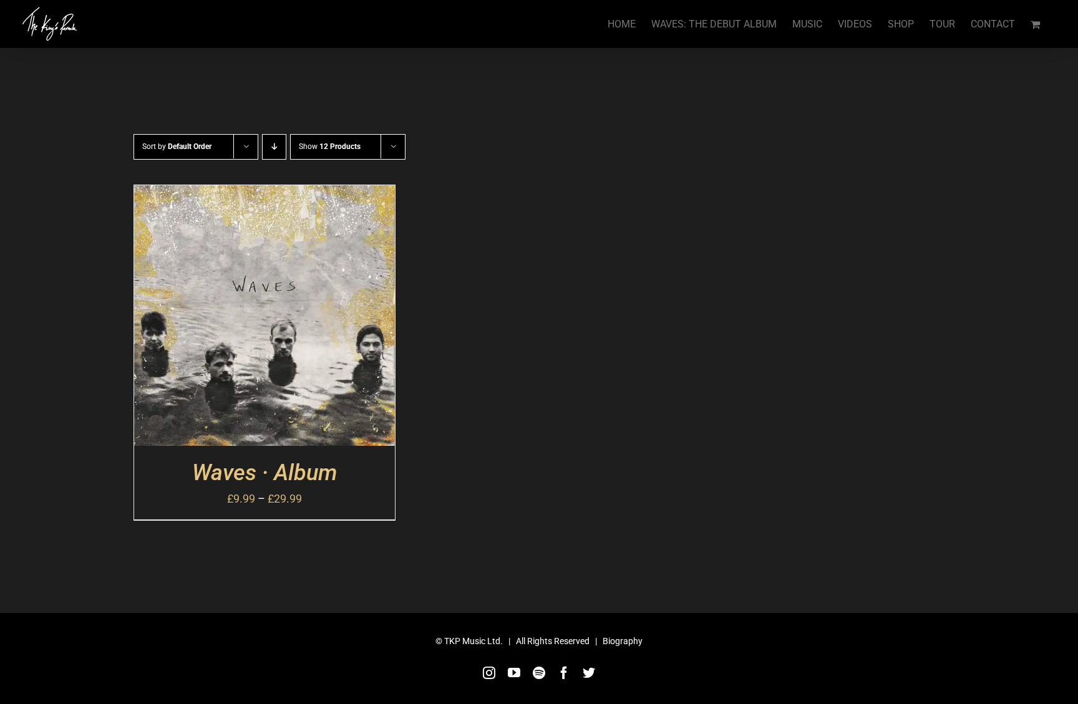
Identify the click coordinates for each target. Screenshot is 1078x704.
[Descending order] (274, 147)
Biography (623, 641)
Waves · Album (264, 473)
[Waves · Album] (264, 196)
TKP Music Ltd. (473, 641)
